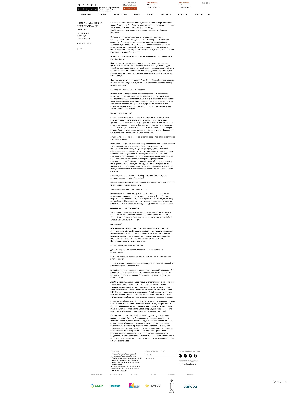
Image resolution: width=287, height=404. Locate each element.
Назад (81, 49)
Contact (182, 15)
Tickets (102, 15)
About (150, 15)
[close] (285, 382)
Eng (208, 3)
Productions (120, 15)
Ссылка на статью (84, 43)
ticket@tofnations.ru (129, 5)
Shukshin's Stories (184, 5)
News (137, 15)
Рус (203, 3)
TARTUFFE (151, 5)
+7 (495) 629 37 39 (131, 2)
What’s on (86, 15)
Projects (166, 15)
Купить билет (130, 8)
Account (199, 15)
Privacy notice (280, 382)
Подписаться (150, 358)
